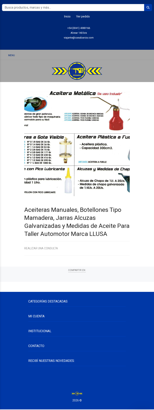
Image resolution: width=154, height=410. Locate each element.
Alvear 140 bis (79, 32)
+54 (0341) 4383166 (78, 27)
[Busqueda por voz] (117, 55)
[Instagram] (77, 44)
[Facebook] (86, 44)
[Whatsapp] (68, 44)
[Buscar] (128, 55)
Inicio (67, 16)
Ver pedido (83, 16)
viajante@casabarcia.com (79, 37)
